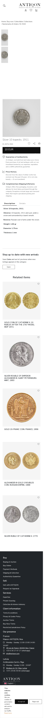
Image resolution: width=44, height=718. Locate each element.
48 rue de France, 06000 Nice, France (20, 648)
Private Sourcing (9, 601)
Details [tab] (22, 203)
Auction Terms (8, 620)
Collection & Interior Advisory (14, 604)
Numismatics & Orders (10, 24)
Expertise (6, 597)
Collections (28, 21)
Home (3, 21)
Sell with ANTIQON (10, 585)
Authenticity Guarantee (12, 576)
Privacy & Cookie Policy (11, 616)
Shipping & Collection (11, 573)
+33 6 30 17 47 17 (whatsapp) (18, 650)
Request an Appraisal (11, 588)
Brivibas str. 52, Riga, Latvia (16, 668)
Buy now (10, 21)
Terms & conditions (10, 613)
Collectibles (19, 21)
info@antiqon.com (12, 653)
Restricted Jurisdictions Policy (14, 627)
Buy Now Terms (9, 624)
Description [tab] (9, 203)
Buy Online (7, 565)
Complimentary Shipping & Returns (20, 184)
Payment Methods (10, 569)
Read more (8, 713)
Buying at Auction (9, 562)
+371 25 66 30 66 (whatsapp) (18, 671)
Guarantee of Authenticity (17, 157)
